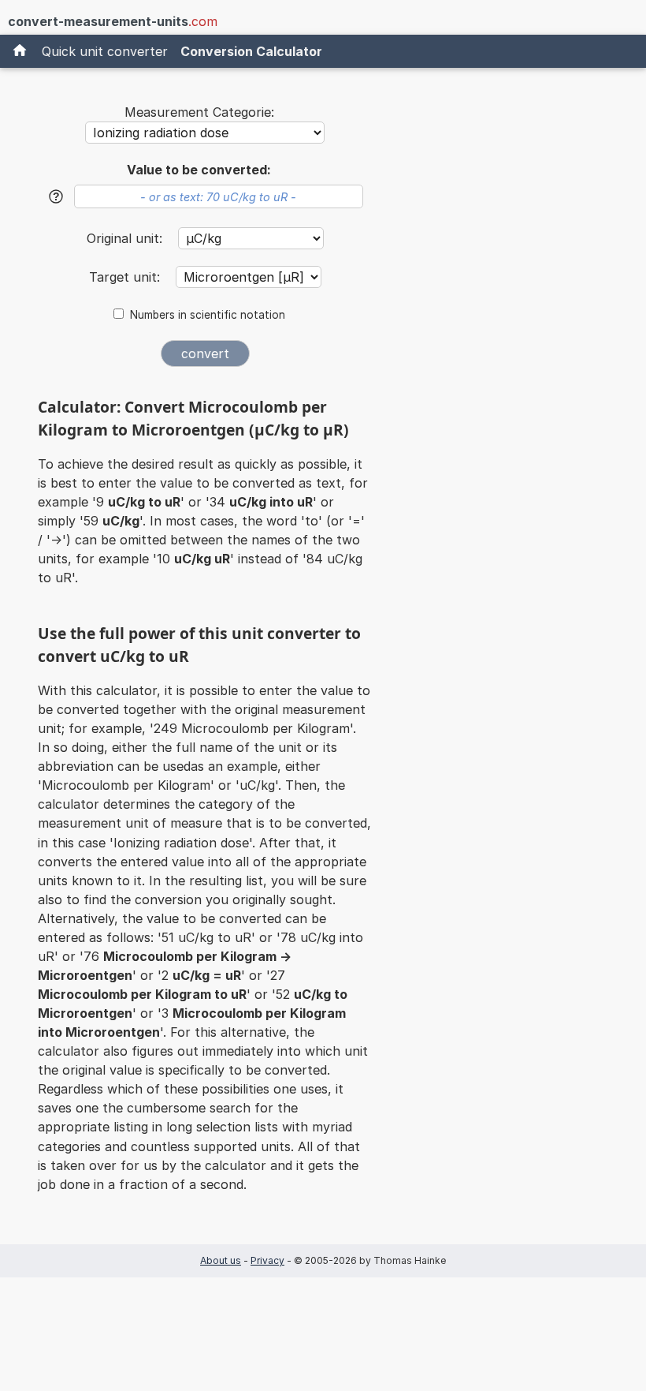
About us (220, 1260)
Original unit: (126, 238)
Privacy (267, 1260)
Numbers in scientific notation (207, 314)
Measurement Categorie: (199, 112)
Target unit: (126, 277)
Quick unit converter (105, 51)
